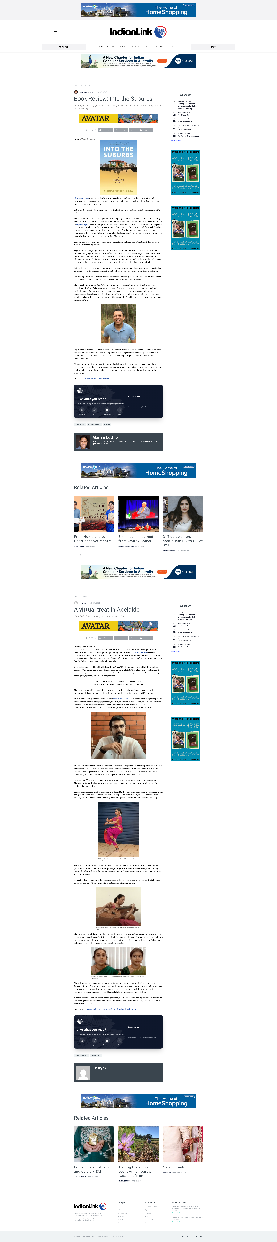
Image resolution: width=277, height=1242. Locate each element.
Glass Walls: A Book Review (97, 378)
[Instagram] (178, 1236)
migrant (107, 424)
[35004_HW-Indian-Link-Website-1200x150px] (138, 10)
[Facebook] (174, 1236)
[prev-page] (75, 555)
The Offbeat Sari (183, 115)
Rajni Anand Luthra (126, 546)
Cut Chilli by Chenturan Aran (188, 136)
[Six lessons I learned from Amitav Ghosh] (138, 514)
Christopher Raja (81, 198)
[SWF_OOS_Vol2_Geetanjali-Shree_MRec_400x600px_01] (185, 172)
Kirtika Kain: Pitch (184, 129)
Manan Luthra (86, 92)
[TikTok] (192, 1236)
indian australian (94, 424)
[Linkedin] (183, 1236)
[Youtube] (201, 1236)
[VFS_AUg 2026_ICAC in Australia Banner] (138, 61)
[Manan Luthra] (76, 92)
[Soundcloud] (187, 1236)
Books (87, 85)
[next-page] (79, 555)
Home (76, 85)
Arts (81, 85)
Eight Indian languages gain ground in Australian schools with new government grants (186, 1208)
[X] (196, 1236)
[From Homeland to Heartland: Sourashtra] (94, 514)
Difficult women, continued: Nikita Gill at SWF (183, 541)
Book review (80, 424)
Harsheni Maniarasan (171, 550)
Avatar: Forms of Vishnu (187, 121)
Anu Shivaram (79, 546)
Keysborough (82, 224)
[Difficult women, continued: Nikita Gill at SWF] (183, 514)
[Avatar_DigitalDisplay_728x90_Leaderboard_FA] (118, 118)
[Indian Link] (138, 32)
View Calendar (176, 141)
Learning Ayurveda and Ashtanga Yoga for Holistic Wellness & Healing (187, 106)
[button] (222, 32)
